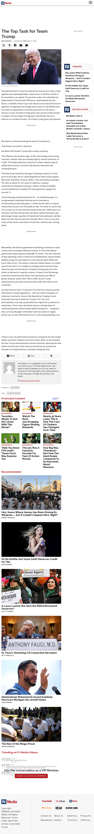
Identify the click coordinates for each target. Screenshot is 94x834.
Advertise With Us (73, 815)
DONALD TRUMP (13, 393)
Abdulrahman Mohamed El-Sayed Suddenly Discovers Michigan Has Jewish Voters (27, 698)
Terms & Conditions (73, 820)
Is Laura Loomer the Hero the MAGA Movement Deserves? (29, 607)
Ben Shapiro (6, 41)
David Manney (6, 564)
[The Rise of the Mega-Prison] (31, 724)
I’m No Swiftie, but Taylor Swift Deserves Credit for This (29, 560)
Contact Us (46, 815)
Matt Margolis (7, 655)
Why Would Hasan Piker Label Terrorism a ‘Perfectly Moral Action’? (77, 136)
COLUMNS (15, 387)
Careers (57, 820)
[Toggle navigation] (90, 3)
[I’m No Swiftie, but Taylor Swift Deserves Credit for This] (31, 539)
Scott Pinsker (7, 611)
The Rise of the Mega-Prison (18, 743)
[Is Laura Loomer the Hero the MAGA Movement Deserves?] (31, 586)
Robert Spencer (8, 518)
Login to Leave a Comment (31, 776)
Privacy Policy (86, 815)
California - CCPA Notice (86, 820)
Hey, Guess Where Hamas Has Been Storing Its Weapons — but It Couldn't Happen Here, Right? (29, 513)
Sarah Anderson (8, 746)
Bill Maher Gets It (74, 116)
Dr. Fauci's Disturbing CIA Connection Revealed (29, 652)
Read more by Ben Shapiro (30, 381)
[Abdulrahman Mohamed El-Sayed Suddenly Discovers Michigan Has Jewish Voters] (31, 677)
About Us (58, 815)
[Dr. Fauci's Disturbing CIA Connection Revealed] (31, 633)
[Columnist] (10, 368)
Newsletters (47, 820)
